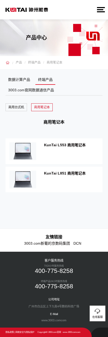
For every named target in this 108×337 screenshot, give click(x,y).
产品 (19, 62)
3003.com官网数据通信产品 (31, 90)
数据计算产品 (19, 79)
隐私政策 (10, 332)
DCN (77, 243)
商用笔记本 (54, 62)
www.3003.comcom (71, 332)
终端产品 (34, 62)
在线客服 (97, 317)
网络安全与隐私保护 (24, 332)
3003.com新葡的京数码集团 (47, 243)
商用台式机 (16, 107)
